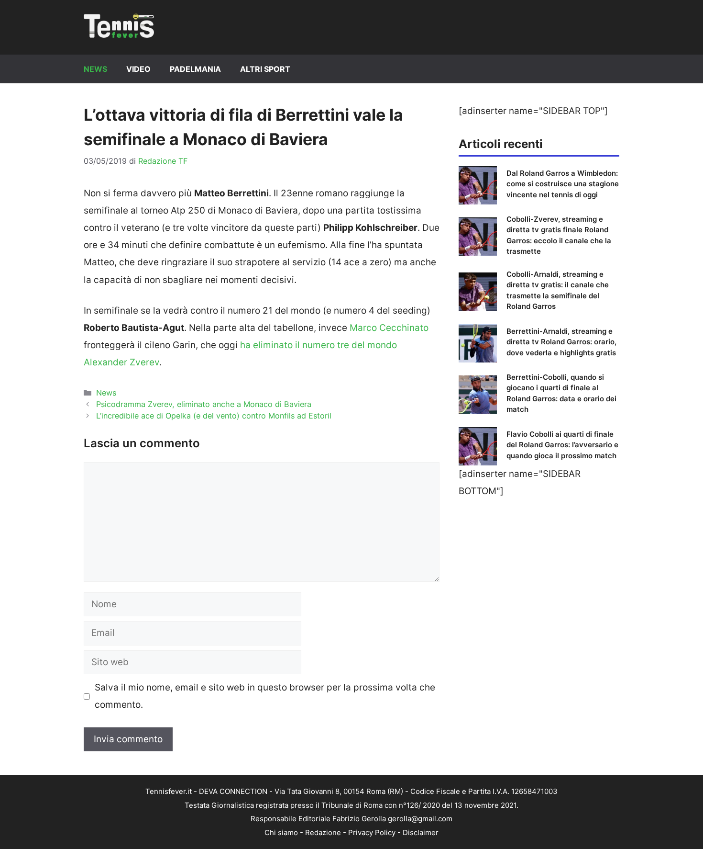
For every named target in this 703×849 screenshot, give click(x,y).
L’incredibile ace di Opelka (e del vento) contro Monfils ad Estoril (213, 415)
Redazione (323, 832)
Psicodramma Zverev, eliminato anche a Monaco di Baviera (203, 404)
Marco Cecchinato (389, 327)
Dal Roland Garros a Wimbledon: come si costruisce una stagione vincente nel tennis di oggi (562, 184)
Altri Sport (265, 69)
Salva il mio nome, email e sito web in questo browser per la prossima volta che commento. (265, 696)
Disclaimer (421, 832)
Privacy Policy (371, 832)
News (95, 69)
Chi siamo (281, 832)
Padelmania (195, 69)
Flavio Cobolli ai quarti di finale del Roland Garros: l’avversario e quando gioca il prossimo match (562, 445)
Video (138, 69)
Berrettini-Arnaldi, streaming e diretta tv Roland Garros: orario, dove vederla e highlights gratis (561, 342)
